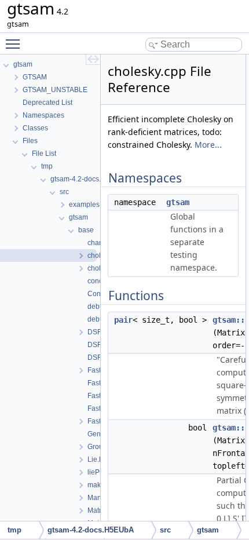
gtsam (177, 202)
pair (123, 319)
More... (208, 144)
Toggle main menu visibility (15, 43)
